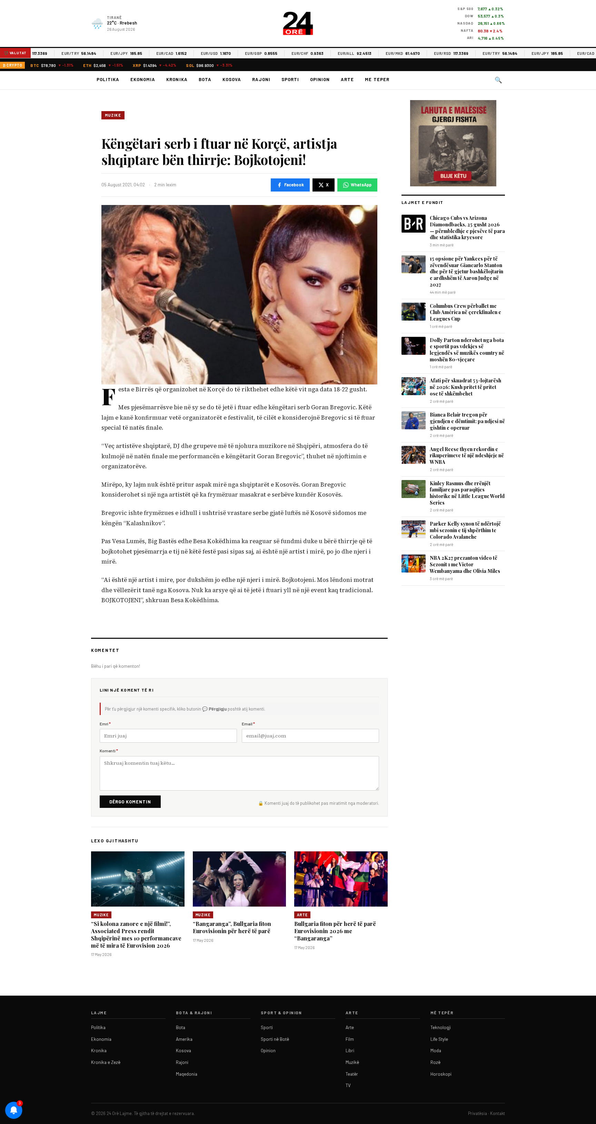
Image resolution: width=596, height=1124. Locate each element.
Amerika (184, 1039)
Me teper (377, 79)
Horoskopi (440, 1074)
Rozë (435, 1062)
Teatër (352, 1074)
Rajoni (261, 79)
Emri (105, 723)
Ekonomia (142, 79)
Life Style (439, 1039)
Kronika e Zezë (105, 1062)
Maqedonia (186, 1074)
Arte (347, 79)
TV (348, 1085)
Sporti (290, 79)
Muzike (113, 115)
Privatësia (477, 1113)
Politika (108, 79)
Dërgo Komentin (130, 801)
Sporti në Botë (275, 1039)
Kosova (231, 79)
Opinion (320, 79)
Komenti (109, 750)
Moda (435, 1050)
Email (248, 723)
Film (350, 1039)
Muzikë (352, 1062)
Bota (205, 79)
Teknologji (440, 1027)
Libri (350, 1050)
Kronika (176, 79)
